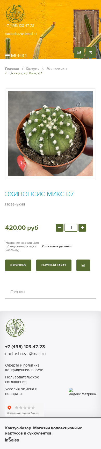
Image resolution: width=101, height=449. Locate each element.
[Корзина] (90, 52)
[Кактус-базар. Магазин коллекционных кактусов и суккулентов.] (15, 23)
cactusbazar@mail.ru (21, 34)
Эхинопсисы (56, 69)
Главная (12, 69)
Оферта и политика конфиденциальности (24, 367)
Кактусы (32, 69)
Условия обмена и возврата (21, 391)
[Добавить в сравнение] (83, 265)
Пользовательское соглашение (22, 379)
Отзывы (17, 291)
